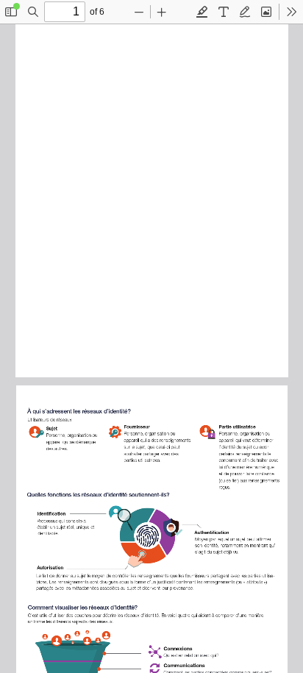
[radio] (202, 11)
